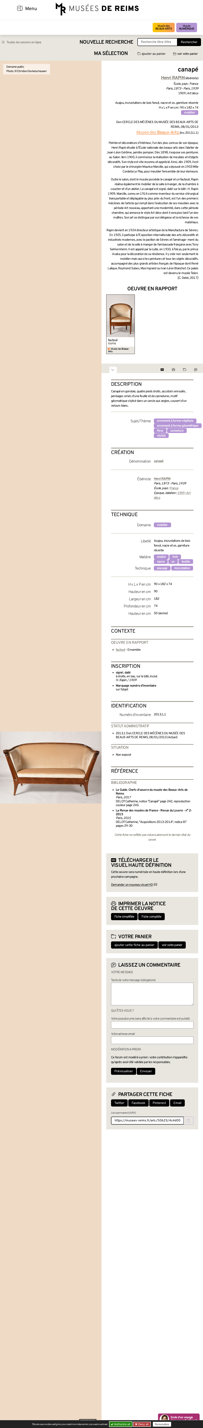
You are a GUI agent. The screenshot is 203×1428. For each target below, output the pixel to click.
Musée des (163, 27)
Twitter (119, 1103)
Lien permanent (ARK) (123, 1113)
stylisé (161, 436)
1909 (181, 493)
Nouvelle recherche (106, 42)
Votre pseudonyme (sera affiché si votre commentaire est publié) (150, 1019)
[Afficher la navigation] (19, 9)
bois (175, 557)
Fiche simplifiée (124, 917)
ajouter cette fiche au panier (134, 945)
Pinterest (159, 1103)
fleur (160, 431)
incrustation (182, 568)
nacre (161, 562)
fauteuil (113, 340)
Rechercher (189, 42)
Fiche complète (151, 917)
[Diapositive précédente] (109, 324)
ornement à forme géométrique (177, 426)
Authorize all (121, 1424)
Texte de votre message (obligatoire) (133, 980)
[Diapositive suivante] (195, 324)
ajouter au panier (154, 54)
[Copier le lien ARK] (188, 1121)
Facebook (138, 1103)
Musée (186, 27)
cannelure (177, 431)
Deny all (142, 1424)
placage (162, 568)
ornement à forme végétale (175, 421)
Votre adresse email (123, 1034)
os (172, 562)
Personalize (162, 1424)
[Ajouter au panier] (132, 297)
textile (186, 562)
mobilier (189, 113)
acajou (161, 557)
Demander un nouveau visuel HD (132, 885)
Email (177, 1103)
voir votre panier (187, 54)
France (174, 488)
